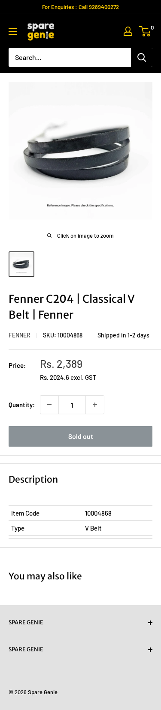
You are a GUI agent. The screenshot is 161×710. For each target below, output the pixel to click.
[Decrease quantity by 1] (49, 405)
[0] (145, 31)
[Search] (141, 57)
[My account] (128, 31)
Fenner (19, 335)
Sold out (80, 436)
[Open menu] (13, 31)
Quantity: (22, 405)
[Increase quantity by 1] (95, 405)
